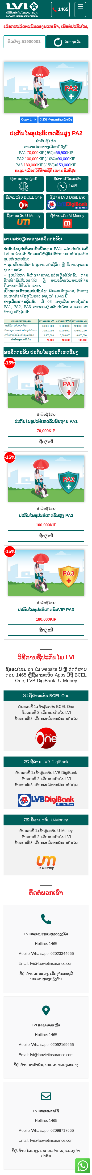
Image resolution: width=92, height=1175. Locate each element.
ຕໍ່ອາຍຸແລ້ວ (72, 42)
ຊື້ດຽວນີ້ (46, 441)
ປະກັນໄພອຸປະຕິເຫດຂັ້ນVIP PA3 (46, 609)
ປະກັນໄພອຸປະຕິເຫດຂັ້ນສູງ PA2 (46, 515)
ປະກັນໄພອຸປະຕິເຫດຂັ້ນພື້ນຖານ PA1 (46, 421)
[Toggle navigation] (80, 9)
